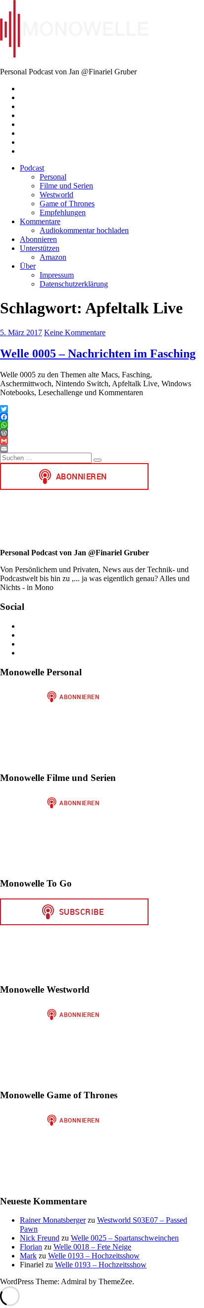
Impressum (57, 275)
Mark (28, 1255)
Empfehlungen (63, 212)
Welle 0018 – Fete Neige (92, 1247)
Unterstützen (39, 248)
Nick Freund (39, 1238)
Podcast (32, 168)
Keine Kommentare (74, 332)
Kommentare (40, 221)
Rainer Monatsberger (53, 1220)
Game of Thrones (67, 203)
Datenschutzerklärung (74, 284)
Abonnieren (38, 239)
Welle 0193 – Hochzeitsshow (94, 1255)
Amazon (53, 257)
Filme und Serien (66, 185)
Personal (53, 177)
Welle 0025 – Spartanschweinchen (125, 1238)
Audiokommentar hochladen (84, 230)
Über (28, 266)
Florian (31, 1247)
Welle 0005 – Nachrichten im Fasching (98, 353)
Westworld (56, 194)
